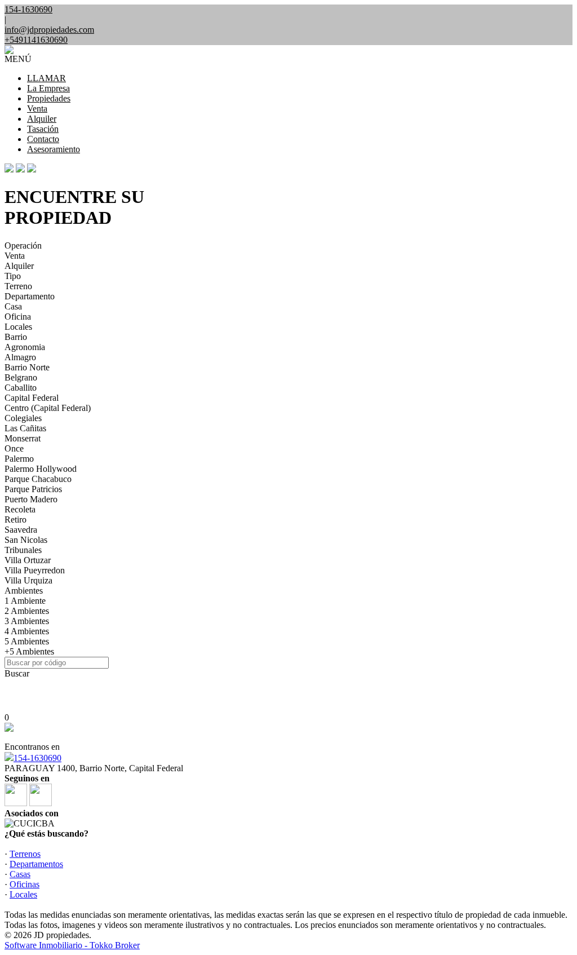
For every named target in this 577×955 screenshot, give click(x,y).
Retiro (15, 519)
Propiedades (48, 98)
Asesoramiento (53, 149)
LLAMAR (46, 78)
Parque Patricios (33, 489)
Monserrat (23, 438)
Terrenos (25, 854)
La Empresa (48, 88)
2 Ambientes (27, 611)
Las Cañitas (25, 428)
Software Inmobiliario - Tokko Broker (72, 945)
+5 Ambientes (29, 651)
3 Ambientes (27, 621)
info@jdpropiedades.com (49, 29)
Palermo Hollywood (41, 469)
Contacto (43, 139)
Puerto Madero (31, 499)
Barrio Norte (27, 367)
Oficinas (24, 884)
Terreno (18, 286)
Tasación (43, 129)
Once (14, 448)
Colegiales (23, 418)
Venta (37, 108)
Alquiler (41, 118)
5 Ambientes (27, 641)
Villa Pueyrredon (35, 570)
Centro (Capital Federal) (48, 408)
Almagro (20, 357)
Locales (18, 326)
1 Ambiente (25, 600)
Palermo (19, 458)
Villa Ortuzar (28, 560)
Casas (20, 874)
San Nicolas (26, 540)
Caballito (21, 387)
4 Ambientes (27, 631)
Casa (13, 306)
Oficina (18, 316)
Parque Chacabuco (38, 479)
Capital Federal (32, 398)
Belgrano (21, 377)
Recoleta (20, 509)
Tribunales (23, 550)
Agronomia (25, 347)
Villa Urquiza (28, 580)
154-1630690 (37, 758)
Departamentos (36, 864)
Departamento (30, 296)
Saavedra (21, 529)
